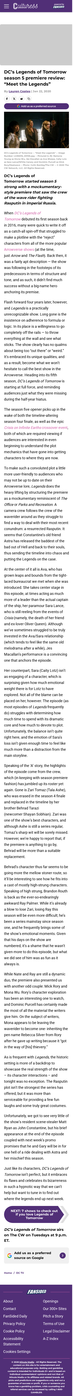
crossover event (36, 427)
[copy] (29, 99)
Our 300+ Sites (55, 1309)
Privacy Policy (14, 1324)
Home (8, 1272)
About (8, 1301)
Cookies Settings (16, 1351)
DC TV (20, 1272)
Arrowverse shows (19, 249)
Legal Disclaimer (56, 1331)
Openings (50, 1301)
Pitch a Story (53, 1316)
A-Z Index (50, 1338)
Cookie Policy (14, 1331)
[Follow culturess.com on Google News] (63, 1255)
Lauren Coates (19, 91)
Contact (9, 1309)
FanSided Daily (15, 1316)
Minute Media (26, 1362)
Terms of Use (53, 1324)
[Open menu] (6, 6)
